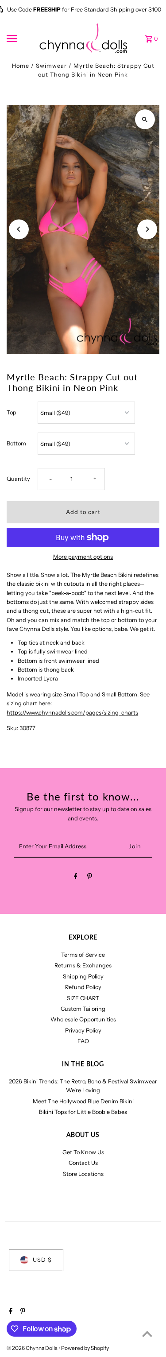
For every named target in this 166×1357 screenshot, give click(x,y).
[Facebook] (75, 877)
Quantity (18, 479)
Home (20, 65)
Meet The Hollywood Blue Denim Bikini (83, 1101)
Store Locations (83, 1174)
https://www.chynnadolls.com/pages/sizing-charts (72, 712)
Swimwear (51, 65)
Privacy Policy (83, 1030)
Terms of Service (83, 954)
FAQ (83, 1041)
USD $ (42, 1259)
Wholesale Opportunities (83, 1019)
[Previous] (19, 229)
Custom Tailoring (83, 1008)
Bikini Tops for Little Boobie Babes (83, 1112)
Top (11, 412)
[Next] (147, 229)
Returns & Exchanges (83, 965)
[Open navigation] (19, 38)
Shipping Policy (83, 976)
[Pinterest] (89, 877)
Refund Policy (83, 987)
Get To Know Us (83, 1152)
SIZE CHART (83, 998)
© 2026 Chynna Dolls (32, 1348)
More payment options (83, 556)
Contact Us (83, 1163)
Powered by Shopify (85, 1348)
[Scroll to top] (147, 1334)
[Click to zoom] (145, 119)
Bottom (16, 443)
